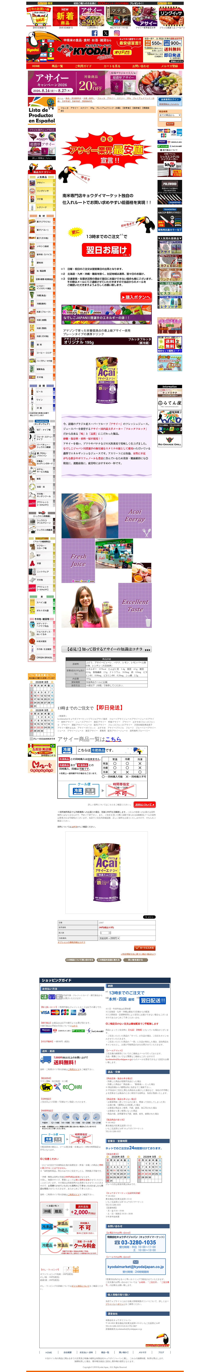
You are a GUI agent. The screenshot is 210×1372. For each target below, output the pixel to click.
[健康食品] (42, 369)
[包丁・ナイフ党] (42, 429)
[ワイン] (42, 399)
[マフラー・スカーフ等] (42, 547)
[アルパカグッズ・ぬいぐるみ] (42, 633)
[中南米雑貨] (42, 641)
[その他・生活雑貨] (42, 649)
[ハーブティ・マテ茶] (42, 361)
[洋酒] (42, 408)
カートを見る (112, 66)
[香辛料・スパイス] (42, 254)
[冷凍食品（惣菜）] (42, 328)
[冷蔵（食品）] (42, 295)
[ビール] (42, 391)
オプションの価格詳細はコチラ (71, 942)
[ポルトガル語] (42, 610)
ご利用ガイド (83, 66)
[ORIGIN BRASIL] (42, 657)
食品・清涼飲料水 (73, 98)
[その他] (42, 377)
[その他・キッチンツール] (42, 495)
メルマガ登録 (169, 66)
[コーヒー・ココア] (42, 352)
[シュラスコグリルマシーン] (42, 521)
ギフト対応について (80, 1286)
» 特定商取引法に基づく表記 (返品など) (138, 954)
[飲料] (42, 344)
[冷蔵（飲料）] (42, 303)
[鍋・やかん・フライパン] (42, 454)
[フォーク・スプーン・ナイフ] (42, 438)
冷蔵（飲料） (89, 98)
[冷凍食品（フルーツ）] (42, 311)
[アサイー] (42, 182)
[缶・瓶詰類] (42, 270)
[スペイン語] (42, 602)
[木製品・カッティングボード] (42, 462)
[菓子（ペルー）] (42, 229)
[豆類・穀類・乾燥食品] (42, 279)
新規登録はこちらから (169, 104)
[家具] (42, 479)
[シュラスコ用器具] (42, 530)
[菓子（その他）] (42, 238)
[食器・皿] (42, 487)
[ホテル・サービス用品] (42, 470)
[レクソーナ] (42, 207)
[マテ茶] (42, 199)
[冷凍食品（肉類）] (42, 320)
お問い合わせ (140, 66)
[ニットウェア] (42, 571)
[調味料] (42, 262)
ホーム (60, 98)
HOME (36, 66)
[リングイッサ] (42, 191)
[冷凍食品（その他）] (42, 336)
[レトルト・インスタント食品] (42, 287)
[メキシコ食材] (42, 246)
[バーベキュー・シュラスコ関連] (42, 446)
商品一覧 (57, 66)
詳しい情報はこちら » (42, 158)
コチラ (74, 827)
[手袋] (42, 563)
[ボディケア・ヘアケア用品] (42, 624)
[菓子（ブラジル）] (42, 221)
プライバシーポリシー (115, 1304)
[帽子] (42, 555)
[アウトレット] (42, 503)
